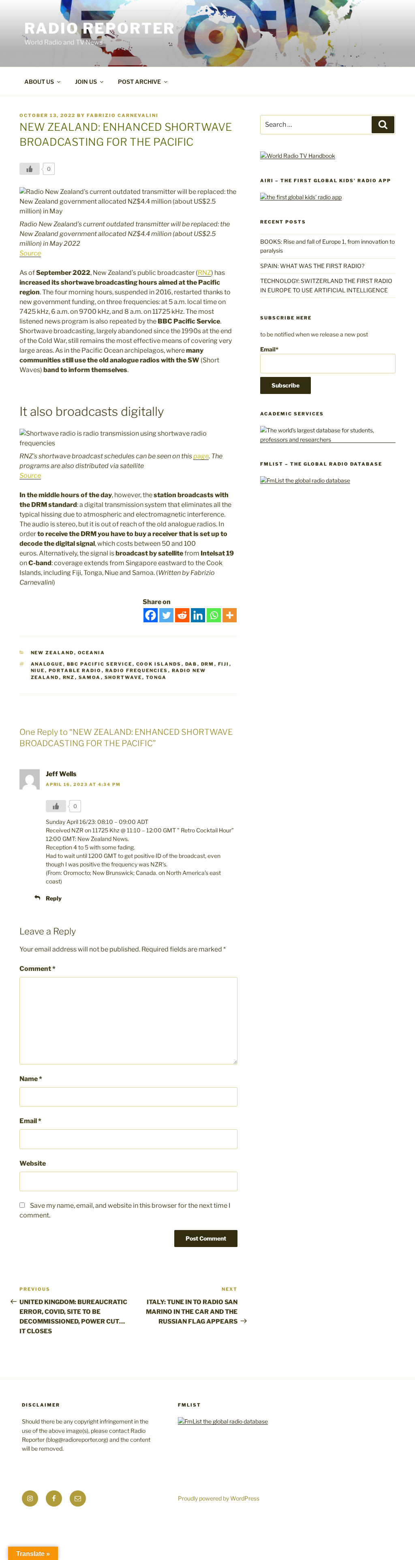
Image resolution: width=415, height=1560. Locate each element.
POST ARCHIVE (139, 81)
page (201, 456)
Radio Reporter (99, 28)
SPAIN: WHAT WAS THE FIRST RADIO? (313, 265)
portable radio (75, 670)
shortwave (123, 677)
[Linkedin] (198, 615)
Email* (269, 349)
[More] (229, 615)
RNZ (204, 273)
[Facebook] (150, 615)
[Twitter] (166, 615)
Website (32, 1163)
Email (30, 1121)
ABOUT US (39, 81)
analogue (47, 664)
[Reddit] (182, 615)
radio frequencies (136, 670)
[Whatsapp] (214, 615)
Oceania (91, 652)
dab (191, 664)
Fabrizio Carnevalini (122, 115)
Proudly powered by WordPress (218, 1498)
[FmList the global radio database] (305, 480)
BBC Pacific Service (100, 664)
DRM (207, 664)
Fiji (223, 664)
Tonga (156, 677)
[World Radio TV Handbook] (297, 155)
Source (30, 253)
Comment (37, 969)
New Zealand (52, 652)
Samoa (90, 677)
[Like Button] (29, 169)
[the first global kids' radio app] (301, 197)
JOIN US (86, 81)
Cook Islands (159, 664)
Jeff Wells (61, 774)
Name (30, 1079)
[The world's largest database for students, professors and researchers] (328, 439)
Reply (54, 898)
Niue (38, 670)
